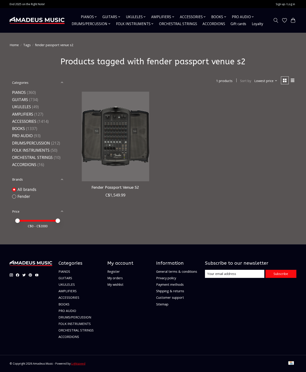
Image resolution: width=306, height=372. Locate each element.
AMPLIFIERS (22, 114)
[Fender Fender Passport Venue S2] (115, 136)
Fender (23, 196)
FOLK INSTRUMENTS (31, 150)
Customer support (170, 297)
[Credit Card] (291, 363)
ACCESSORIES (24, 121)
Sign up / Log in (285, 4)
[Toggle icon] (276, 20)
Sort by (245, 80)
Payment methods (170, 284)
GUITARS (20, 99)
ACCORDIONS (214, 24)
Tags (27, 45)
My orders (115, 278)
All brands (26, 189)
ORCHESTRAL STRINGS (178, 24)
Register (113, 271)
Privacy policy (166, 278)
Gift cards (238, 24)
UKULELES (21, 106)
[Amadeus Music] (37, 20)
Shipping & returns (170, 291)
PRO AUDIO (22, 135)
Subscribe (281, 273)
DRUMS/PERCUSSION (31, 143)
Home (14, 45)
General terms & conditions (176, 271)
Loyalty (257, 24)
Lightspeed (78, 364)
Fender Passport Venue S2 (115, 187)
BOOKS (18, 128)
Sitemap (162, 304)
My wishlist (115, 284)
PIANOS (19, 92)
